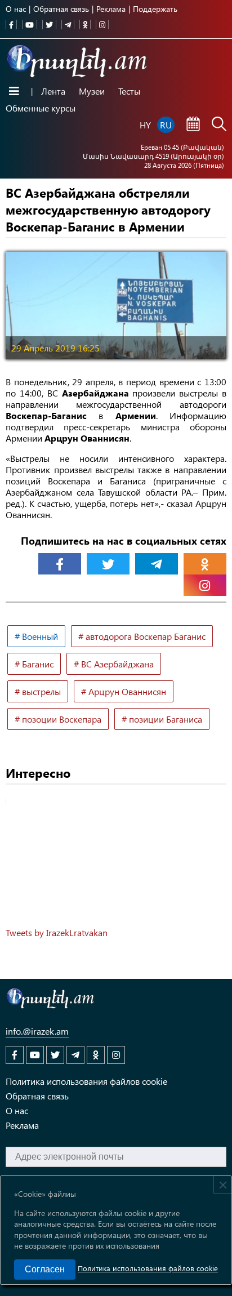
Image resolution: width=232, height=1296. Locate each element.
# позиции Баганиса (162, 719)
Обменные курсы (40, 108)
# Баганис (34, 664)
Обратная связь (61, 8)
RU (166, 125)
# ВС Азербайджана (114, 664)
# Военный (36, 636)
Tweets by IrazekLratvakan (57, 932)
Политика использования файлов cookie (148, 1268)
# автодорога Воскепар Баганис (142, 636)
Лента (53, 91)
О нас (16, 8)
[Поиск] (219, 125)
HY (145, 125)
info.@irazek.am (37, 1031)
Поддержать (155, 8)
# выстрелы (38, 691)
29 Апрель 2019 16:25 (55, 348)
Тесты (129, 91)
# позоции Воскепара (58, 719)
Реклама (111, 8)
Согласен (45, 1269)
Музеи (92, 91)
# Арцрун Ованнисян (123, 691)
